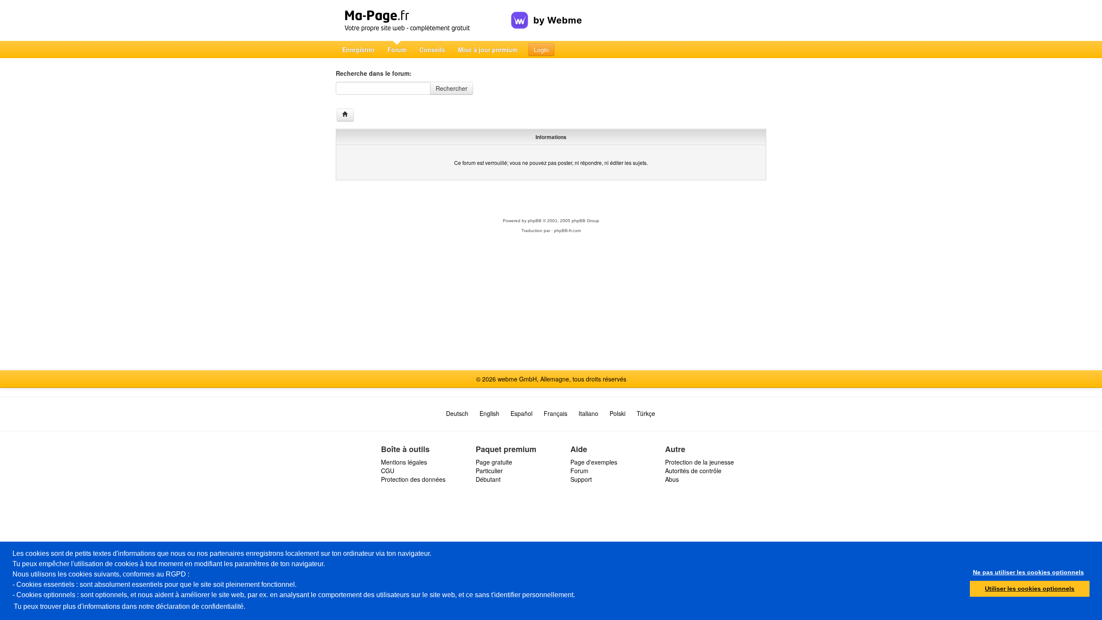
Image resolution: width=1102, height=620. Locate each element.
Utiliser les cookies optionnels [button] (1029, 588)
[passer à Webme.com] (546, 13)
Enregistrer (358, 49)
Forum (396, 49)
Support (581, 479)
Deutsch (457, 413)
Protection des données (413, 479)
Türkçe (646, 413)
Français (555, 413)
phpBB (535, 220)
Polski (617, 413)
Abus (672, 479)
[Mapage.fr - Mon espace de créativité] (423, 20)
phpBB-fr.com (567, 230)
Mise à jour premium (487, 49)
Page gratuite (494, 462)
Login (541, 49)
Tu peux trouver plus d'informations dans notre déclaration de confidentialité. (129, 606)
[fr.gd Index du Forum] (345, 114)
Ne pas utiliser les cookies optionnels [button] (1028, 572)
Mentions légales (404, 462)
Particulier (489, 470)
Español (521, 413)
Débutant (488, 479)
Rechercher (451, 88)
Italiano (588, 413)
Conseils (432, 49)
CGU (387, 470)
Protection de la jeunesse (699, 462)
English (489, 413)
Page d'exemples (593, 462)
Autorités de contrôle (693, 470)
